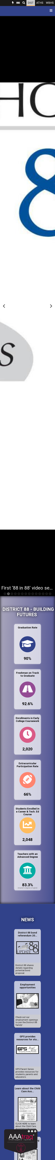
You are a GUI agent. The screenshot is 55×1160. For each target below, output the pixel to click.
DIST (31, 2)
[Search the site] (23, 3)
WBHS (50, 2)
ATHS (39, 2)
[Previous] (4, 306)
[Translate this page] (18, 3)
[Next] (51, 306)
